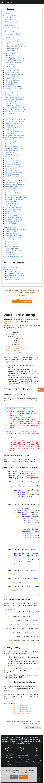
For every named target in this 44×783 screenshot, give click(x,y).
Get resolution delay (11, 203)
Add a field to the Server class (15, 58)
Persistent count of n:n (12, 193)
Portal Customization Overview (15, 230)
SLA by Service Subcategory (14, 215)
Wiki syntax (10, 50)
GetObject (20, 347)
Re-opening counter (11, 205)
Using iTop (6, 13)
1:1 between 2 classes (12, 269)
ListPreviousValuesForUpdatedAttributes (18, 351)
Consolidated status (11, 78)
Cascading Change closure (13, 222)
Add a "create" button (12, 248)
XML (7, 343)
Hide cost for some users (13, 123)
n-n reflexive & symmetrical (14, 74)
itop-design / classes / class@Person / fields (20, 409)
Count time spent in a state (14, 89)
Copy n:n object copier (12, 183)
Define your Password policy (14, 107)
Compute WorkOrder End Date (15, 185)
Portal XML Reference (12, 234)
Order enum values (11, 158)
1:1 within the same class (13, 280)
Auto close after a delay (13, 209)
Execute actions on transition (14, 99)
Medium (21, 338)
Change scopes (10, 242)
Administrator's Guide (12, 22)
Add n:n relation (10, 85)
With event (10, 129)
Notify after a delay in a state (14, 91)
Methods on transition (12, 101)
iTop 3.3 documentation (23, 301)
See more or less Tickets (13, 238)
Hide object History (11, 154)
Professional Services (22, 762)
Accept (23, 777)
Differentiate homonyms (13, 144)
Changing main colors (12, 175)
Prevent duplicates (11, 134)
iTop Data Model (10, 20)
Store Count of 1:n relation (14, 199)
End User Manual (10, 16)
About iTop (23, 758)
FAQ (8, 760)
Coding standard (12, 48)
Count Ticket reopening (12, 187)
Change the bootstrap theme (14, 244)
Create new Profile (11, 103)
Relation (15, 343)
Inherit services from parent (14, 217)
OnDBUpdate (18, 349)
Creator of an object (12, 76)
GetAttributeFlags (11, 347)
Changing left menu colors (13, 173)
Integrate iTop (9, 30)
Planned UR (9, 213)
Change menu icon (11, 169)
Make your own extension (13, 42)
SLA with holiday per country (14, 220)
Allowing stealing (12, 277)
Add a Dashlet (9, 252)
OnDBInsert (10, 349)
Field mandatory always (13, 62)
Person (9, 465)
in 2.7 (22, 166)
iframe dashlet (10, 140)
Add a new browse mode (13, 250)
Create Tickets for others (13, 240)
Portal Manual (9, 18)
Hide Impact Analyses (12, 150)
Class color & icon (11, 171)
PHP (10, 343)
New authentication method (14, 111)
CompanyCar (11, 610)
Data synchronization (12, 195)
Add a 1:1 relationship (12, 72)
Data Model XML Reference (16, 46)
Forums (7, 764)
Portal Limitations (11, 232)
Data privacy (37, 760)
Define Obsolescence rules (14, 132)
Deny (14, 777)
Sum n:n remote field (12, 191)
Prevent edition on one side (16, 275)
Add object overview (12, 156)
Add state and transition (13, 87)
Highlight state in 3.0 (11, 166)
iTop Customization (9, 37)
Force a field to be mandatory (15, 119)
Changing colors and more (14, 162)
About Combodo (22, 760)
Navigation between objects (14, 148)
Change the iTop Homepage (14, 136)
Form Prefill (9, 125)
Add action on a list (11, 152)
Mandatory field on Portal (13, 236)
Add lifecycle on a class (12, 95)
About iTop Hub (8, 758)
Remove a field (10, 64)
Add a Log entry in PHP (12, 83)
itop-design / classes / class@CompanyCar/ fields (21, 431)
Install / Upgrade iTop (12, 28)
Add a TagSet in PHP (12, 81)
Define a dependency (12, 70)
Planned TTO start (11, 211)
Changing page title (11, 146)
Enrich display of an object (13, 142)
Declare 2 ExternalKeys (14, 271)
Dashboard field (10, 66)
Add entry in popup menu (13, 138)
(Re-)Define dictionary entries (14, 60)
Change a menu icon (12, 246)
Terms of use (36, 758)
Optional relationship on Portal (15, 256)
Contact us (36, 762)
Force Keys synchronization (16, 273)
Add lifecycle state (11, 201)
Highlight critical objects (13, 164)
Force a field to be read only (14, 121)
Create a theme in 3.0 (12, 177)
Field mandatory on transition (15, 97)
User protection (10, 113)
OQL (21, 328)
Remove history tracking (13, 207)
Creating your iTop (9, 25)
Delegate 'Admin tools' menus (15, 105)
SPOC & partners (10, 224)
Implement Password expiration (15, 109)
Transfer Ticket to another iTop (15, 197)
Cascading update (11, 189)
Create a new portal (11, 254)
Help (8, 762)
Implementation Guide (12, 34)
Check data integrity (11, 127)
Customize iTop (10, 32)
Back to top (34, 727)
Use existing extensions (13, 40)
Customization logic (13, 44)
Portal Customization (10, 227)
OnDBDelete (26, 349)
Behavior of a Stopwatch (13, 93)
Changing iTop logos (12, 160)
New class (8, 68)
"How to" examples (9, 54)
